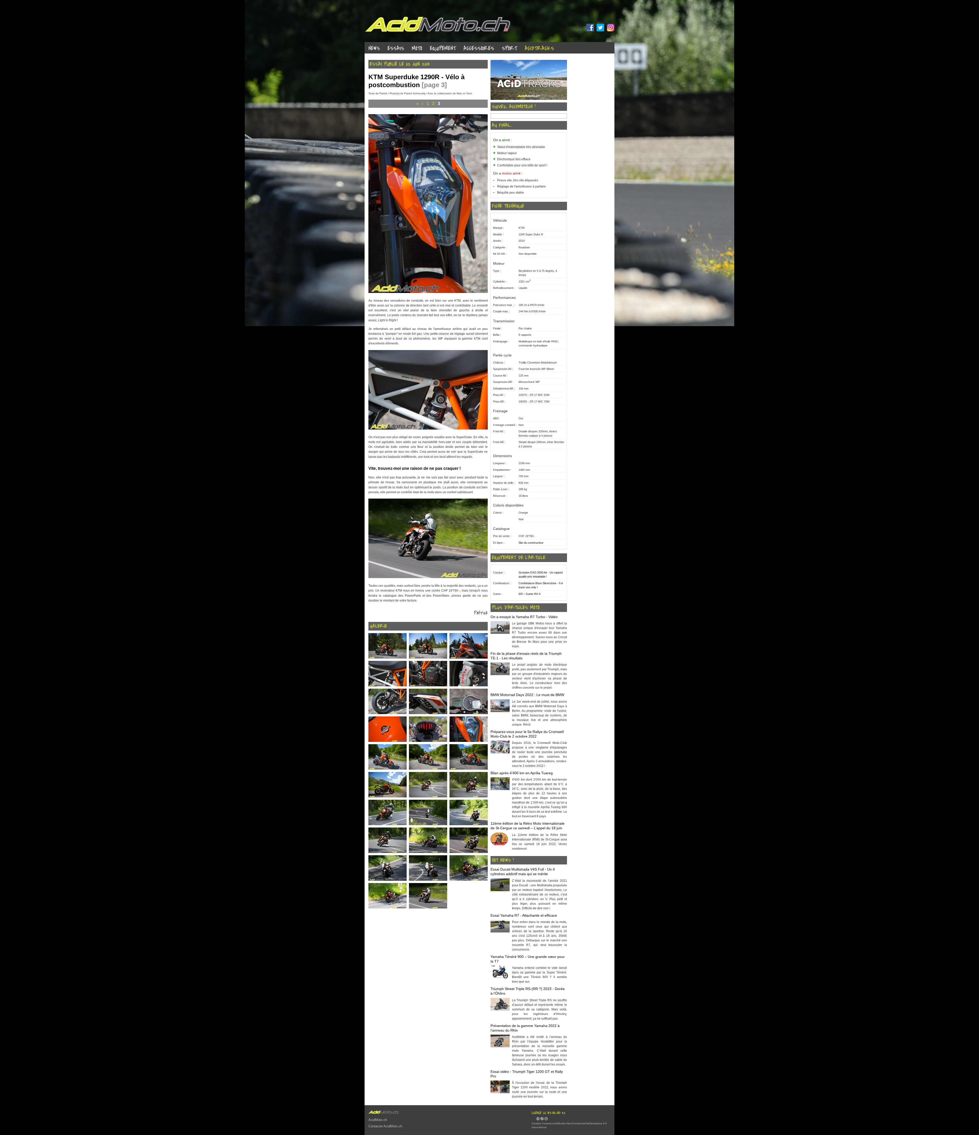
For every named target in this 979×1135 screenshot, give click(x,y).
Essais (396, 48)
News (374, 48)
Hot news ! (503, 860)
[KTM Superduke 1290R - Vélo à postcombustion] (428, 292)
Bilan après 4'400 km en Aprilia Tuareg (522, 773)
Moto (417, 48)
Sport (509, 48)
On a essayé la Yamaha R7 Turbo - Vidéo (524, 617)
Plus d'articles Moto (515, 607)
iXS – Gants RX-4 (529, 593)
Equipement (443, 48)
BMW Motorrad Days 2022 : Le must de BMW (527, 695)
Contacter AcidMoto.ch (385, 1126)
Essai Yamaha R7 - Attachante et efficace (524, 915)
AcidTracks (539, 48)
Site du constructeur (531, 542)
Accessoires (478, 48)
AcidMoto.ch (377, 1120)
